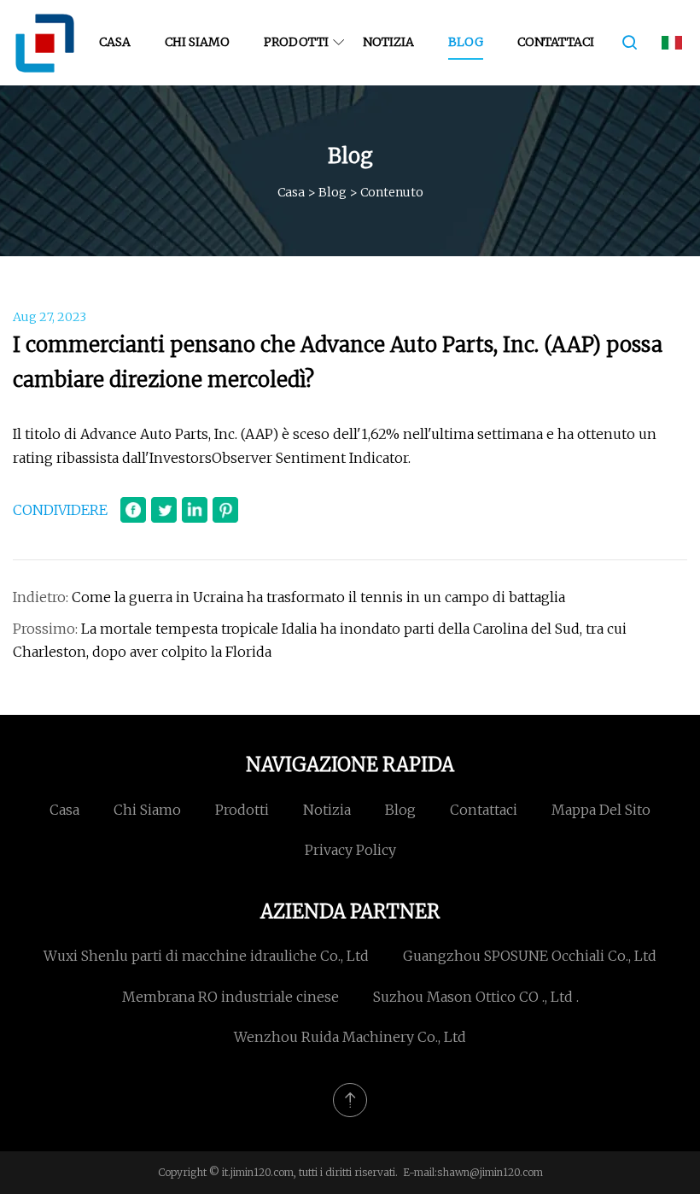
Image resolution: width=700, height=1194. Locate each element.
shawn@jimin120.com (490, 1172)
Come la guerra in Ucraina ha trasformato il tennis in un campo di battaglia (318, 597)
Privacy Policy (350, 849)
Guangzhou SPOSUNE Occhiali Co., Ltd (529, 955)
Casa (115, 42)
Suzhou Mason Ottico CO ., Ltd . (476, 996)
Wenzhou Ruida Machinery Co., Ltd (350, 1036)
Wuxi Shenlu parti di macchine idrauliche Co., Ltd (206, 955)
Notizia (388, 42)
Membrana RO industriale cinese (230, 996)
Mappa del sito (600, 809)
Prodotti (296, 42)
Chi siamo (197, 42)
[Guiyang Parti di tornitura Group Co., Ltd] (45, 42)
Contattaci (555, 42)
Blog (465, 42)
